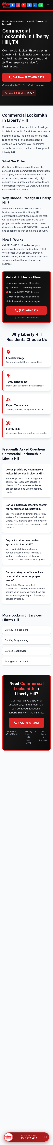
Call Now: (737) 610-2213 (28, 77)
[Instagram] (18, 5)
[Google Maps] (29, 5)
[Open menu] (48, 5)
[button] (8, 1137)
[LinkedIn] (35, 5)
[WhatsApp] (40, 5)
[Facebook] (12, 5)
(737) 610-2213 (28, 310)
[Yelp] (23, 5)
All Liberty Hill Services (43, 735)
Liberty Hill (29, 21)
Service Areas (16, 21)
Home (5, 21)
